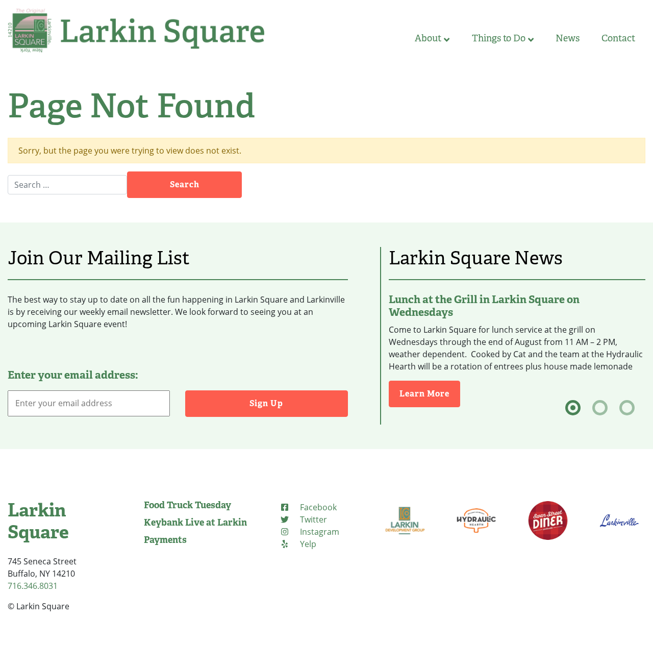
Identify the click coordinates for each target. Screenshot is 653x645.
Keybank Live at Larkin (195, 522)
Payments (165, 540)
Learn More (429, 393)
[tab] (573, 407)
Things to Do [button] (498, 38)
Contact (618, 38)
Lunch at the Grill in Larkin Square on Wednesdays (484, 305)
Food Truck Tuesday (187, 505)
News (568, 38)
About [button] (428, 38)
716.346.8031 (33, 585)
